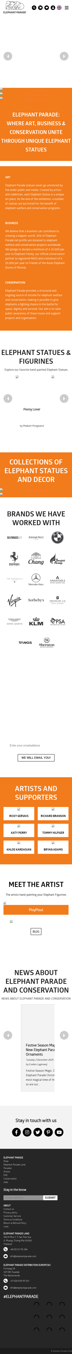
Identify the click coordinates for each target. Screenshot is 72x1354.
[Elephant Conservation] (35, 99)
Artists (6, 1171)
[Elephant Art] (35, 90)
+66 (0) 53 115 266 (18, 1249)
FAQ (5, 1175)
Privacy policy (10, 1212)
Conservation (10, 1178)
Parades (7, 1168)
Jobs (5, 1182)
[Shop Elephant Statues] (35, 94)
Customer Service (12, 1216)
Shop (5, 1161)
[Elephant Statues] (36, 490)
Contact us (8, 1209)
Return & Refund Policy (14, 1223)
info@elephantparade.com (22, 1256)
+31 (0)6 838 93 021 (19, 1280)
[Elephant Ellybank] (36, 495)
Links (6, 1226)
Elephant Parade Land (14, 1164)
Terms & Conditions (12, 1219)
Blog (36, 931)
